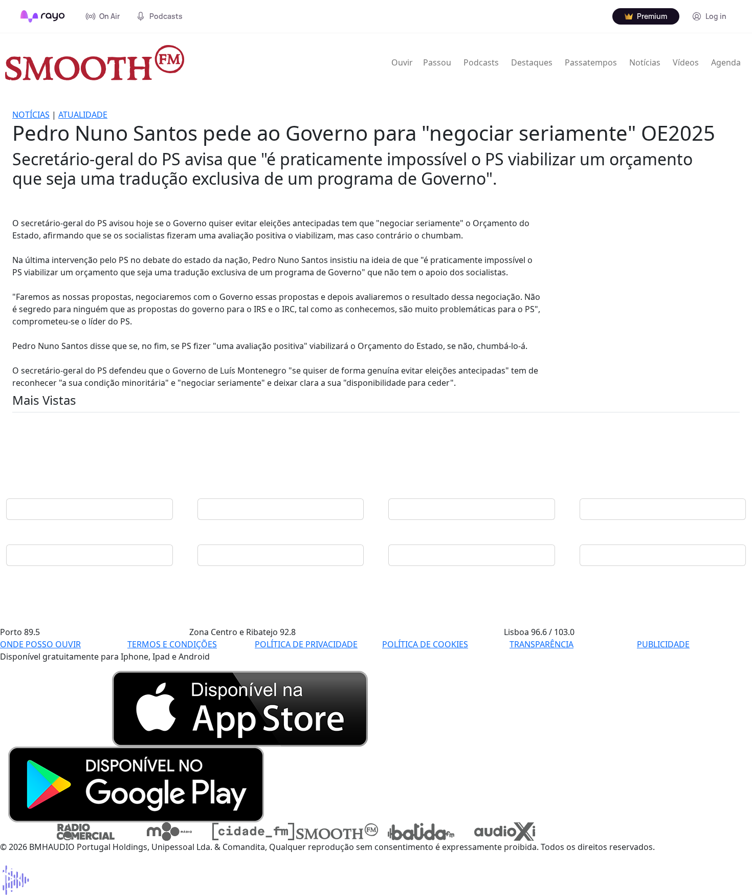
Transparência (541, 644)
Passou (437, 62)
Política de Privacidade (306, 644)
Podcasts (481, 62)
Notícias (644, 62)
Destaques (531, 62)
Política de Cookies (425, 644)
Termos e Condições (172, 644)
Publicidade (663, 644)
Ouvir (402, 62)
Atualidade (82, 114)
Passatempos (591, 62)
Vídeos (686, 62)
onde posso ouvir (40, 644)
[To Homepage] (42, 16)
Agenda (726, 62)
